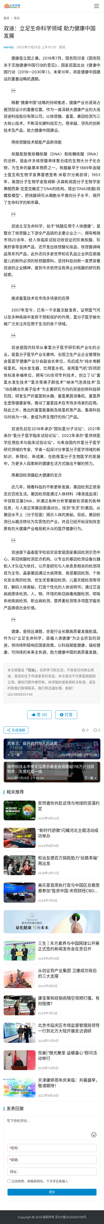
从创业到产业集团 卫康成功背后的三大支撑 (67, 973)
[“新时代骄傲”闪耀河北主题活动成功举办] (20, 838)
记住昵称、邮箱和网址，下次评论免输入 (39, 1181)
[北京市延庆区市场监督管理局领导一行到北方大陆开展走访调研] (20, 1033)
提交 (52, 1192)
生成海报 (18, 730)
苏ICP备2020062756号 (70, 1217)
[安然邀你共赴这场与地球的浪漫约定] (20, 811)
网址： (15, 1171)
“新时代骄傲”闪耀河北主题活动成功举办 (68, 833)
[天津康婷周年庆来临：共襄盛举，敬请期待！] (20, 1088)
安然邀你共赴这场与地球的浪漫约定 (69, 806)
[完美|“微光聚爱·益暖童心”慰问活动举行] (20, 1060)
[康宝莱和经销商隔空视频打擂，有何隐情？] (20, 1006)
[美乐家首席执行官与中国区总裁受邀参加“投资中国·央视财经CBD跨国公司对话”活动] (20, 893)
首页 (6, 18)
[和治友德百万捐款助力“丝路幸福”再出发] (20, 865)
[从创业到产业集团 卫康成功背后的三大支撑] (20, 978)
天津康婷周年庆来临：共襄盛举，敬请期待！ (69, 1083)
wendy (9, 47)
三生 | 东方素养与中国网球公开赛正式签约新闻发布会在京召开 (68, 946)
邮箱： (15, 1160)
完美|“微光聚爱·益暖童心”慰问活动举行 (67, 1056)
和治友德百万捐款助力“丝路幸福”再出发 (68, 861)
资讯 (62, 47)
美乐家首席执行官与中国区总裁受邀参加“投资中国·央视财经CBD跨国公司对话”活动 (69, 888)
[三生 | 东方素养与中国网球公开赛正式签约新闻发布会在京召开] (20, 951)
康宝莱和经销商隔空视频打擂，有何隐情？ (69, 1001)
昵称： (15, 1148)
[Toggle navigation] (96, 6)
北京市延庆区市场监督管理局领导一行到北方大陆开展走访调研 (69, 1028)
